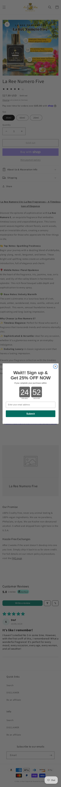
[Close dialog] (55, 366)
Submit (30, 413)
